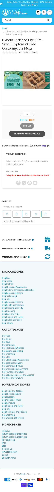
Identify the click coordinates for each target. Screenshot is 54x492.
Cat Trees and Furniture (12, 378)
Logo (16, 12)
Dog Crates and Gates (12, 320)
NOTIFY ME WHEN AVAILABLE (27, 133)
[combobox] (27, 20)
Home (4, 28)
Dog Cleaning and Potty (12, 308)
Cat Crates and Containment (15, 369)
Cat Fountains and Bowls (13, 372)
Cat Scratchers (8, 345)
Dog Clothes (7, 284)
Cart (38, 12)
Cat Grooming (8, 354)
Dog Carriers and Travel (12, 317)
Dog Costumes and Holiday (14, 412)
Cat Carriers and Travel (12, 366)
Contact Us (7, 449)
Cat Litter (6, 357)
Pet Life (23, 474)
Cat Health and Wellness (13, 348)
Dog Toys (6, 299)
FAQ (4, 443)
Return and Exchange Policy (14, 437)
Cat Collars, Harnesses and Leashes (18, 375)
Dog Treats (7, 281)
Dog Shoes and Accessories (14, 287)
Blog (4, 446)
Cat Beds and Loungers (12, 363)
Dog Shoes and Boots (11, 394)
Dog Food (6, 278)
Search (5, 455)
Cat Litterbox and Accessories (15, 360)
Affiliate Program (9, 452)
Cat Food (6, 336)
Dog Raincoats (8, 403)
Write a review (30, 52)
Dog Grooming (8, 311)
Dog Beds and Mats (10, 314)
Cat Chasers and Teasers (13, 418)
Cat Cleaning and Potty (12, 351)
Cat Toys (6, 342)
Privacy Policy (8, 440)
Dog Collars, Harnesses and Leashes (18, 290)
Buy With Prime (9, 458)
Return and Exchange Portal (14, 434)
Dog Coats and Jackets (12, 391)
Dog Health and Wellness (13, 305)
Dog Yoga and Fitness (11, 400)
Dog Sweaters (8, 397)
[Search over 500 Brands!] (48, 20)
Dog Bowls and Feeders (12, 293)
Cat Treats (6, 339)
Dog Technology (9, 296)
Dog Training (7, 323)
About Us (6, 431)
